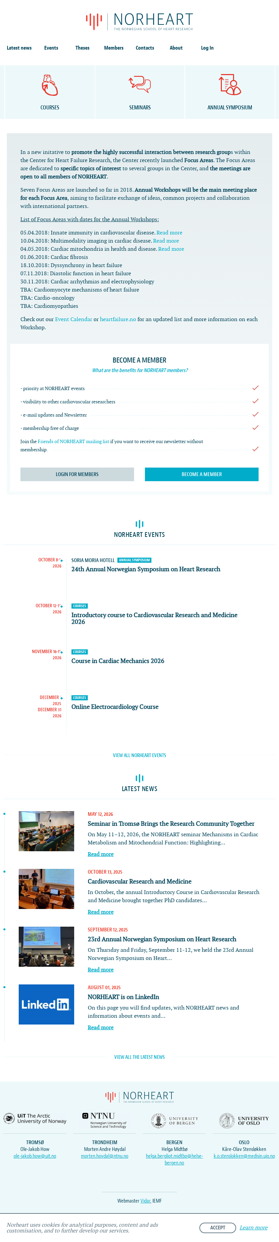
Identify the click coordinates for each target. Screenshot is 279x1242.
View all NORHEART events (139, 755)
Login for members (77, 474)
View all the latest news (139, 1057)
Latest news (19, 48)
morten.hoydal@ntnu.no (104, 1156)
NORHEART (139, 21)
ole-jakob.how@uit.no (35, 1156)
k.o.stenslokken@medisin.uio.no (244, 1156)
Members (114, 48)
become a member (202, 474)
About (176, 48)
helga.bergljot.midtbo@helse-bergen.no (174, 1159)
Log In (207, 48)
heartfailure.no (118, 319)
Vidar (145, 1200)
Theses (82, 48)
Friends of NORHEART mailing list (73, 441)
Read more (169, 233)
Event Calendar (73, 319)
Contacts (145, 48)
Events (51, 48)
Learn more (253, 1228)
